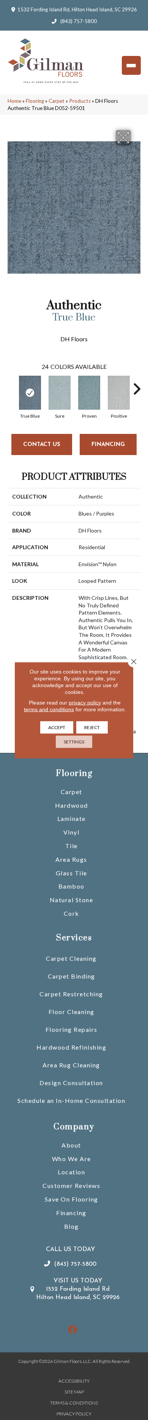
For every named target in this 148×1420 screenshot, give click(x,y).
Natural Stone (71, 899)
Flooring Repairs (72, 1029)
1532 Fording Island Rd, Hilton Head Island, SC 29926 (77, 9)
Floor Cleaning (71, 1011)
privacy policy (85, 702)
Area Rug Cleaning (71, 1064)
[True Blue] (30, 393)
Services (74, 938)
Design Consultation (71, 1082)
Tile (71, 845)
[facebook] (73, 1330)
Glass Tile (71, 872)
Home (14, 101)
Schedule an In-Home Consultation (71, 1100)
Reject (92, 727)
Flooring (35, 101)
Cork (71, 913)
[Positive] (119, 393)
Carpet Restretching (71, 993)
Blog (71, 1226)
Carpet (57, 101)
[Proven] (89, 393)
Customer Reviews (71, 1185)
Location (71, 1171)
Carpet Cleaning (71, 958)
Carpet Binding (71, 976)
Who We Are (71, 1158)
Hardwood (71, 805)
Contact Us (41, 445)
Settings (74, 741)
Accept (56, 727)
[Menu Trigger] (131, 65)
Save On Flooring (71, 1199)
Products (80, 101)
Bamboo (71, 886)
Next (136, 385)
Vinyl (71, 832)
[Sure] (59, 393)
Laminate (71, 818)
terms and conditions (49, 709)
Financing (71, 1212)
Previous (11, 385)
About (71, 1145)
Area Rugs (71, 859)
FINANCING (108, 445)
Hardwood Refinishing (71, 1047)
